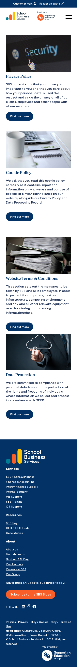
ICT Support (14, 506)
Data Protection (20, 375)
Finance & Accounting (20, 482)
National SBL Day (17, 559)
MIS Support (14, 496)
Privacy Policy (19, 76)
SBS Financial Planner (20, 477)
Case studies (14, 533)
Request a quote (50, 3)
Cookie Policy (18, 172)
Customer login (23, 3)
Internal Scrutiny (17, 491)
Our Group (13, 574)
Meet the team (15, 554)
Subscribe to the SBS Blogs (30, 594)
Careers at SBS (16, 569)
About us (12, 549)
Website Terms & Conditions (32, 278)
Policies (11, 622)
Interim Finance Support (22, 486)
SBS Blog (12, 523)
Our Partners (14, 564)
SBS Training (14, 501)
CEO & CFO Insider (18, 528)
